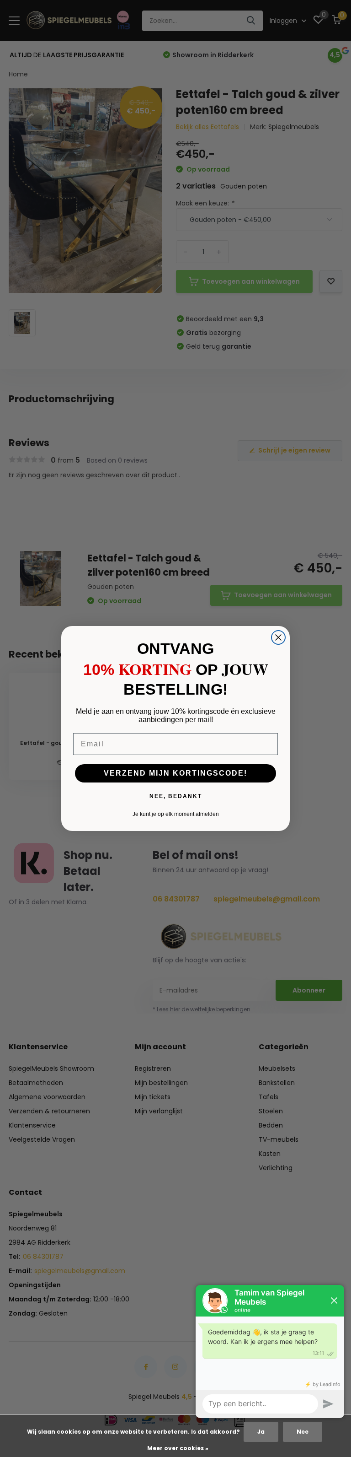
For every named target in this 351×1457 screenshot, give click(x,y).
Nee (302, 1431)
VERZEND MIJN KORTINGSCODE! (175, 773)
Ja (261, 1431)
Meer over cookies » (177, 1448)
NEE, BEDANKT (175, 796)
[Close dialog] (278, 637)
